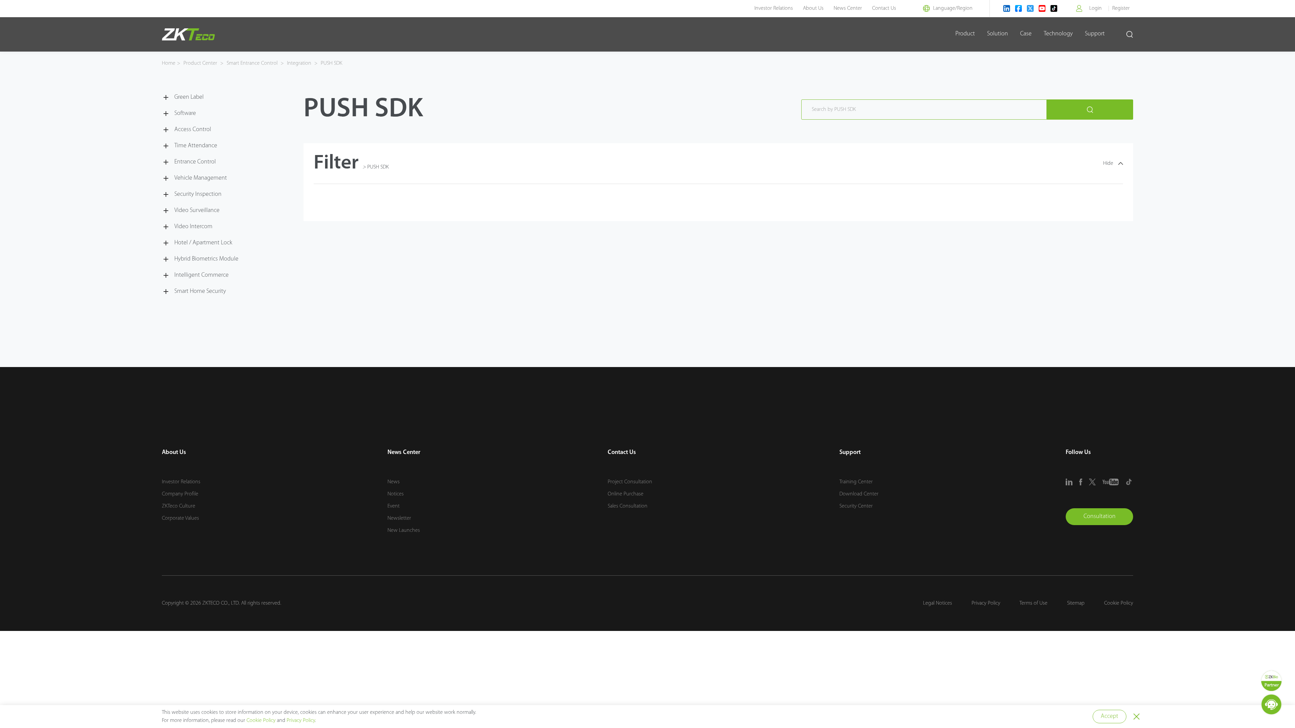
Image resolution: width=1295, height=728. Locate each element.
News (393, 482)
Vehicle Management (200, 178)
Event (393, 506)
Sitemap (1076, 603)
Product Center (201, 63)
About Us (813, 8)
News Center (848, 8)
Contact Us (884, 8)
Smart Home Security (200, 292)
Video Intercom (193, 227)
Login (1095, 8)
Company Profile (180, 494)
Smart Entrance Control (252, 63)
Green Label (189, 97)
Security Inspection (198, 194)
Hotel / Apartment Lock (203, 243)
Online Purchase (625, 494)
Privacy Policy (986, 603)
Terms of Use (1033, 603)
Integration (299, 63)
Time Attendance (195, 146)
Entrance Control (195, 162)
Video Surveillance (197, 211)
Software (185, 114)
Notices (395, 494)
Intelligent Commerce (201, 275)
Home (168, 63)
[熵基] (188, 34)
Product (965, 34)
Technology (1058, 34)
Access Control (192, 130)
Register (1121, 8)
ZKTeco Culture (178, 506)
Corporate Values (180, 518)
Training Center (856, 482)
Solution (997, 34)
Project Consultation (630, 482)
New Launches (403, 530)
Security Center (856, 506)
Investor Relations (773, 8)
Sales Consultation (628, 506)
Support (1095, 34)
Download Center (859, 494)
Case (1026, 34)
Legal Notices (937, 603)
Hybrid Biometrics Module (206, 259)
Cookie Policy (1118, 603)
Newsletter (399, 518)
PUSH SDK (330, 63)
